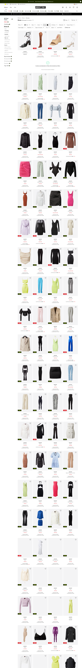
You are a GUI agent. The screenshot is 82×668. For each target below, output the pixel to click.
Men (11, 7)
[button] (66, 20)
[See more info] (25, 56)
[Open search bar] (76, 11)
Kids (15, 7)
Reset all (68, 27)
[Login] (66, 7)
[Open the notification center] (70, 7)
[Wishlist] (73, 7)
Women (6, 7)
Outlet (7, 4)
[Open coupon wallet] (63, 7)
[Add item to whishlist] (30, 32)
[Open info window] (80, 1)
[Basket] (77, 7)
